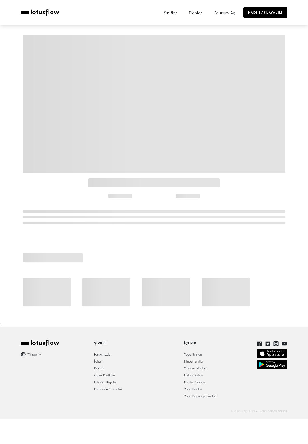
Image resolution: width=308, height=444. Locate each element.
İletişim (98, 361)
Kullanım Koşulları (105, 382)
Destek (99, 368)
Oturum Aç (224, 12)
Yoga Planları (193, 389)
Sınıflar (170, 12)
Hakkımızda (102, 354)
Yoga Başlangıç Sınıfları (200, 396)
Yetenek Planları (195, 368)
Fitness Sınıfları (194, 361)
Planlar (195, 12)
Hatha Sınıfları (193, 375)
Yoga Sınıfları (193, 354)
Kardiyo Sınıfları (194, 382)
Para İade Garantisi (108, 389)
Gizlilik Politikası (104, 375)
